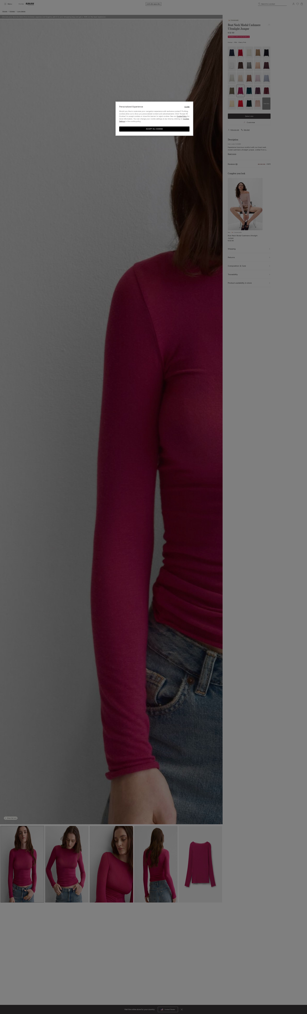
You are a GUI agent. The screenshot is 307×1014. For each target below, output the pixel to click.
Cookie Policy (182, 116)
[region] (154, 118)
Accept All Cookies (154, 129)
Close (186, 107)
